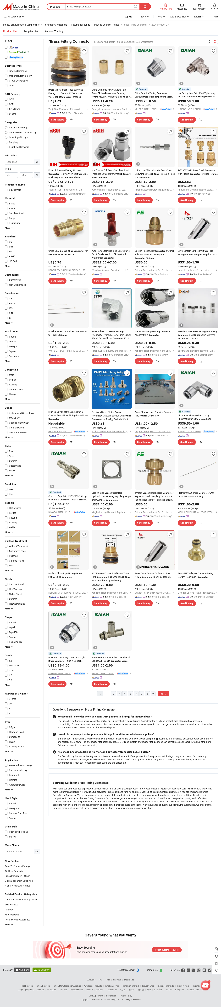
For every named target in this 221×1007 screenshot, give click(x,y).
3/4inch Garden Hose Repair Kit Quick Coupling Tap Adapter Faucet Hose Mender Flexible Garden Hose (154, 496)
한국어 (132, 989)
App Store (22, 969)
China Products (43, 986)
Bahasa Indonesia (195, 989)
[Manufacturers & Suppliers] (21, 6)
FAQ (100, 979)
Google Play (42, 969)
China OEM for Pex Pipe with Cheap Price (68, 252)
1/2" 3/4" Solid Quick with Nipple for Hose (198, 172)
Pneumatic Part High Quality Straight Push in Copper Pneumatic (66, 659)
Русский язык (77, 989)
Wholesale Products (93, 986)
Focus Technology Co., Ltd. (112, 999)
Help (160, 16)
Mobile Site (129, 979)
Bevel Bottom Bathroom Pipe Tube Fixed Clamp (153, 575)
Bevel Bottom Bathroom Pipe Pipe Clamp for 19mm (198, 252)
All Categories (14, 16)
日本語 (141, 989)
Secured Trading (53, 31)
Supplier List (31, 31)
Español (40, 989)
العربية (122, 989)
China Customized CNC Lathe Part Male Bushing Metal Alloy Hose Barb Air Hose (111, 93)
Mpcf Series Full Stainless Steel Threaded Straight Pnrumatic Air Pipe (111, 174)
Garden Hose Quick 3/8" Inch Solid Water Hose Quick (155, 254)
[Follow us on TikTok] (188, 969)
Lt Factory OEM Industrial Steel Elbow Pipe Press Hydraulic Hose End (155, 174)
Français (63, 989)
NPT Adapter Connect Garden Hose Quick (195, 575)
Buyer (143, 16)
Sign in (214, 8)
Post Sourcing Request (166, 949)
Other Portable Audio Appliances (21, 899)
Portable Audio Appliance (17, 919)
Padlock (9, 909)
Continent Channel (130, 986)
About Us (91, 979)
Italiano (89, 989)
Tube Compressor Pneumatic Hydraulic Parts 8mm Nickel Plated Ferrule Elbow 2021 (111, 335)
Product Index (183, 986)
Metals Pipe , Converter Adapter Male (153, 333)
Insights (196, 986)
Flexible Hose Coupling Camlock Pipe (154, 413)
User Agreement (96, 995)
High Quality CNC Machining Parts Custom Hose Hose (68, 415)
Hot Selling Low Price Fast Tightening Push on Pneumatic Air (196, 95)
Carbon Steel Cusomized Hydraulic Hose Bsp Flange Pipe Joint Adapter (111, 496)
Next (162, 693)
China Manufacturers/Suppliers (67, 986)
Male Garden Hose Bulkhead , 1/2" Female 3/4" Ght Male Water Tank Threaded (65, 93)
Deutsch (99, 989)
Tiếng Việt (179, 989)
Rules (215, 16)
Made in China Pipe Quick (65, 575)
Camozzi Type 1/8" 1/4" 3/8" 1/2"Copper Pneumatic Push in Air (68, 498)
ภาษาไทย (158, 989)
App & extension (178, 16)
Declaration (111, 995)
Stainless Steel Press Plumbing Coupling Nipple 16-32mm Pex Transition (197, 335)
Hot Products (27, 986)
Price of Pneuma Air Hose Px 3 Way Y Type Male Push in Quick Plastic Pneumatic (68, 174)
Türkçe (168, 989)
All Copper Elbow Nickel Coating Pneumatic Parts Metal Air (195, 417)
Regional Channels (165, 986)
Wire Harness (11, 904)
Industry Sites (148, 986)
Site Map (117, 979)
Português (51, 989)
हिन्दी (149, 989)
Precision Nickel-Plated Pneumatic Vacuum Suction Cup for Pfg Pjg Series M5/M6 (111, 415)
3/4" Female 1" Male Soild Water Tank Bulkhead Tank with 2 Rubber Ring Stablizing (111, 577)
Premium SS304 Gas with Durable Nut (196, 494)
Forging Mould (12, 914)
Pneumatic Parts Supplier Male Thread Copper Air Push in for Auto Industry (111, 659)
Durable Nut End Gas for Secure (67, 333)
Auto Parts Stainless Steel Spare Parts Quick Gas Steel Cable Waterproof (111, 254)
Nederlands (112, 989)
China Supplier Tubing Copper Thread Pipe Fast (153, 95)
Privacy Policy (126, 995)
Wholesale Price (112, 986)
